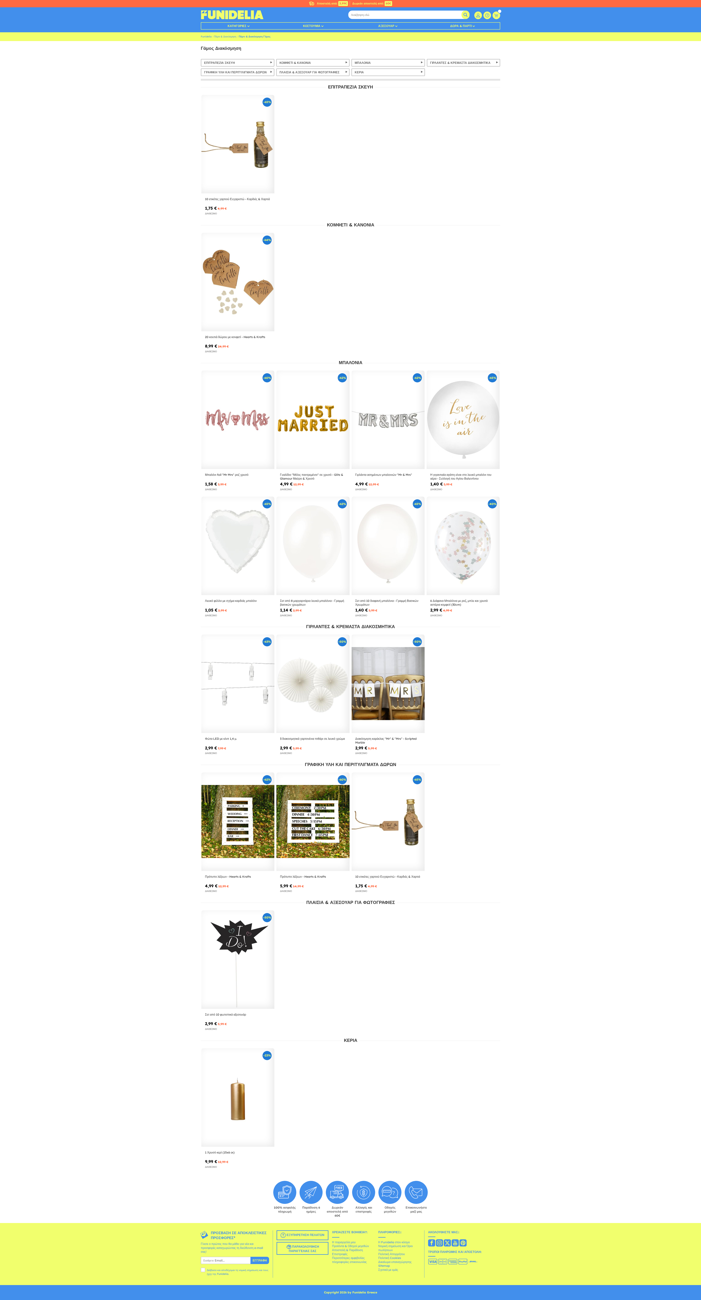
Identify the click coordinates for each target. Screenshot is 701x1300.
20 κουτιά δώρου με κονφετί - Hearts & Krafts (235, 337)
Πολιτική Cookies (389, 1258)
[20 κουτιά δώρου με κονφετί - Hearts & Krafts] (237, 282)
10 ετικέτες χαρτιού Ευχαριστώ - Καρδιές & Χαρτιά (237, 199)
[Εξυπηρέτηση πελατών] (487, 15)
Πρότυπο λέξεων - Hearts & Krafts (228, 876)
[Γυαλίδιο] (312, 420)
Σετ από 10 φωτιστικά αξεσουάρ (225, 1014)
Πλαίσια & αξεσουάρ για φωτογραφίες (309, 72)
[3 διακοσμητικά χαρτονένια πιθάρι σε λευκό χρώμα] (312, 683)
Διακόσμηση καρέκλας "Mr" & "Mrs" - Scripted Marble (386, 740)
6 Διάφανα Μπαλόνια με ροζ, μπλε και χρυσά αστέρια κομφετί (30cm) (459, 602)
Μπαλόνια (363, 63)
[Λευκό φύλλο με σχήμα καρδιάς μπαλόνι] (237, 546)
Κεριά (359, 72)
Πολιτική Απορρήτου (391, 1254)
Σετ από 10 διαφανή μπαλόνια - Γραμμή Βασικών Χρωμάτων (386, 602)
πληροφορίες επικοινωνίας (349, 1262)
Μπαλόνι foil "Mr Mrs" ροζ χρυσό (226, 475)
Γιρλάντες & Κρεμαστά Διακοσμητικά (460, 63)
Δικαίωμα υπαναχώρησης (395, 1262)
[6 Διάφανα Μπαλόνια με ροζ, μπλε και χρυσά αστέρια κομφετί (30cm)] (463, 546)
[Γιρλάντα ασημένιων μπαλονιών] (388, 420)
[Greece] (431, 1243)
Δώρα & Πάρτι (461, 25)
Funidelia (206, 36)
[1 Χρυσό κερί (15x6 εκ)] (237, 1097)
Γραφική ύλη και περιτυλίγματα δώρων (235, 72)
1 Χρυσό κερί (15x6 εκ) (220, 1152)
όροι (209, 1274)
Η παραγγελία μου (344, 1242)
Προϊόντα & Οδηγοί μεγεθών (350, 1246)
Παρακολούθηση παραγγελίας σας (304, 1249)
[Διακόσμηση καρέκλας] (388, 683)
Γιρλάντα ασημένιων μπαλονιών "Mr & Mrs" (383, 475)
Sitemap (384, 1266)
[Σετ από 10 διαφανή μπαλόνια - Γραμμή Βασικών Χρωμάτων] (388, 546)
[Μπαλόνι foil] (237, 420)
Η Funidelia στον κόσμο (394, 1242)
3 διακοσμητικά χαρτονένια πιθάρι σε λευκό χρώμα (312, 738)
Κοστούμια (311, 25)
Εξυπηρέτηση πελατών (305, 1235)
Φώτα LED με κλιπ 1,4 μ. (221, 738)
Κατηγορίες (237, 25)
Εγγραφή (260, 1260)
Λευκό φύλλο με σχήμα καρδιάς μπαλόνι (231, 601)
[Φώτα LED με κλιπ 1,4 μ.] (237, 683)
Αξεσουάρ (386, 25)
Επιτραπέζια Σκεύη (219, 63)
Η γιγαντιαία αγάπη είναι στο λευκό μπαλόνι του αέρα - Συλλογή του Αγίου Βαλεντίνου (460, 476)
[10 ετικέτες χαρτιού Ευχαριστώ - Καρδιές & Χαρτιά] (237, 144)
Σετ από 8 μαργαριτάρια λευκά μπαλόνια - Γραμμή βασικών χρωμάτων (312, 602)
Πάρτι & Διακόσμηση (225, 36)
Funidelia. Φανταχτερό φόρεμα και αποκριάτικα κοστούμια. (232, 14)
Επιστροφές (340, 1254)
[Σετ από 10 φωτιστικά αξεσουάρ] (237, 959)
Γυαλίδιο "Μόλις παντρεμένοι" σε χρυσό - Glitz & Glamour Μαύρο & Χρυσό (311, 476)
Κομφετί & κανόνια (295, 63)
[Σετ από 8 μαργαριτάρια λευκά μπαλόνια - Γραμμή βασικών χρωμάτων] (312, 546)
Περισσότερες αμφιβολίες (348, 1258)
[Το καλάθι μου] (496, 15)
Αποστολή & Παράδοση (347, 1250)
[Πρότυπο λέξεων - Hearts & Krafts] (237, 821)
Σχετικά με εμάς (388, 1270)
